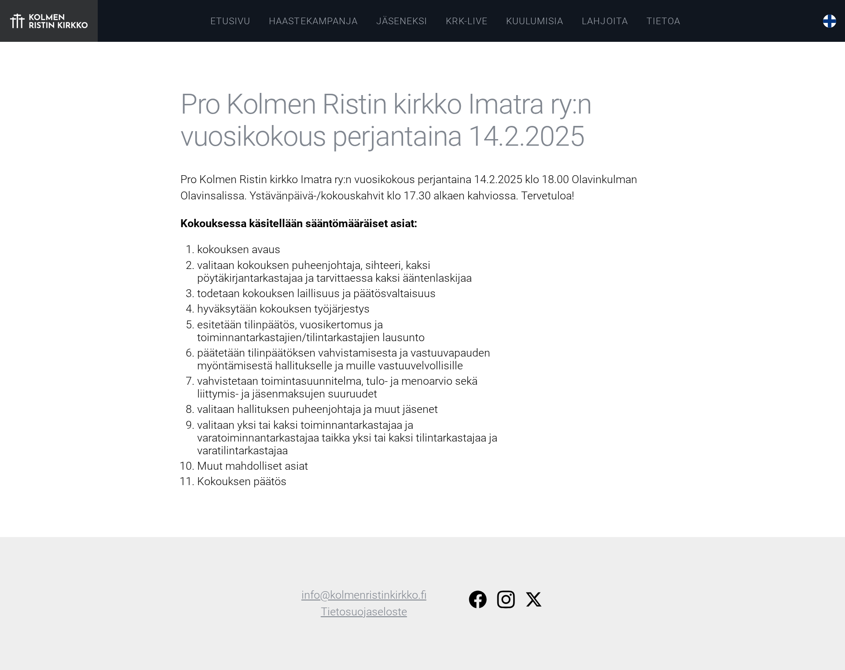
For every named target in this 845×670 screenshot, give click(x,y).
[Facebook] (478, 601)
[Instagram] (506, 601)
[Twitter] (534, 601)
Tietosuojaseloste (364, 611)
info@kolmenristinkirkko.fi (363, 595)
